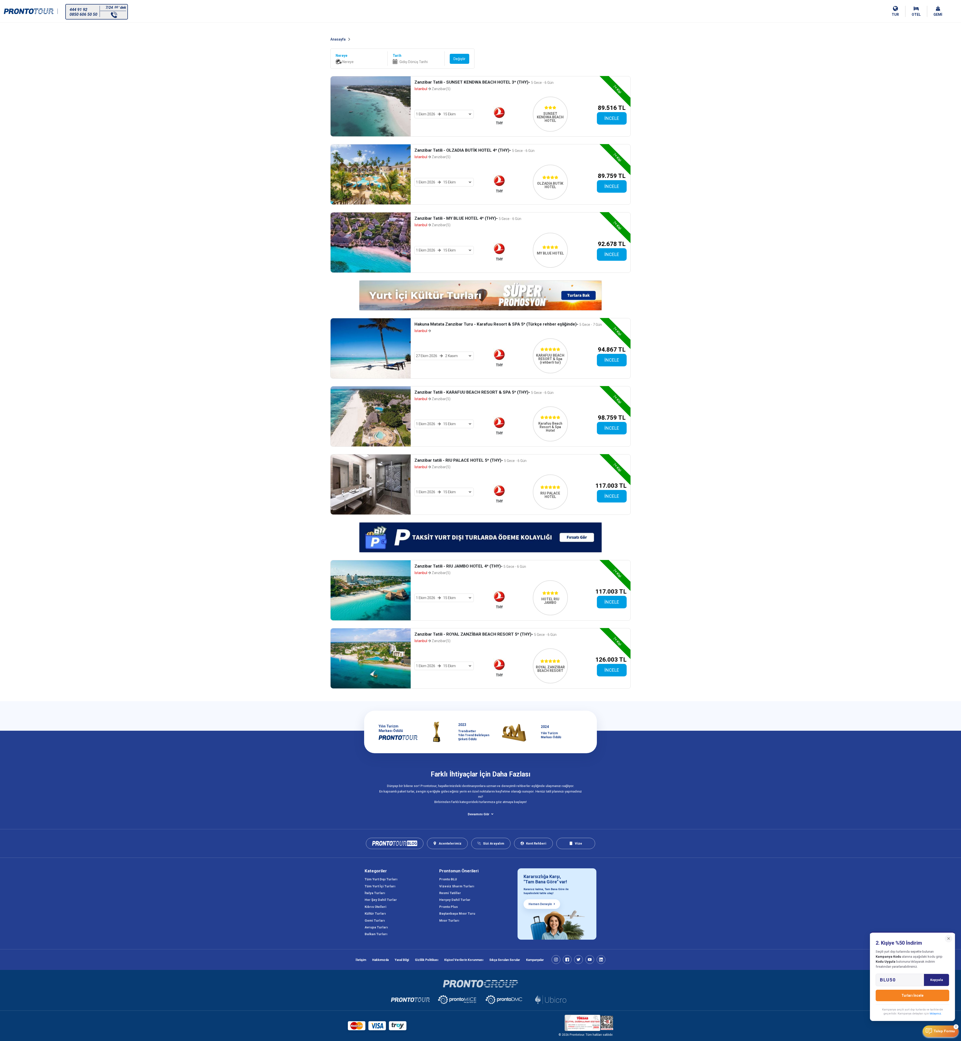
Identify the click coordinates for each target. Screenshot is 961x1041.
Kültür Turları (375, 913)
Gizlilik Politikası (426, 960)
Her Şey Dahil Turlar (381, 900)
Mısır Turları (449, 920)
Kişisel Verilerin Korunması (463, 960)
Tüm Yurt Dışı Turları (381, 879)
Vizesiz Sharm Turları (456, 886)
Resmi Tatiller (450, 893)
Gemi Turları (375, 920)
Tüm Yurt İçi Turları (380, 886)
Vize (578, 843)
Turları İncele (912, 995)
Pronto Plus (448, 907)
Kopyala (936, 980)
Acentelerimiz (450, 843)
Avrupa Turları (376, 927)
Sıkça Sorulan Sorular (504, 960)
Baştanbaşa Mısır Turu (457, 913)
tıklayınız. (936, 1013)
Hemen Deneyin (540, 904)
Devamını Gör (479, 814)
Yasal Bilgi (402, 960)
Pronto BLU (448, 879)
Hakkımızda (380, 960)
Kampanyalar (535, 960)
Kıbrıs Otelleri (375, 907)
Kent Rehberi (536, 843)
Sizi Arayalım (493, 843)
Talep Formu (944, 1031)
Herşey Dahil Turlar (454, 900)
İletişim (361, 960)
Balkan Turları (376, 934)
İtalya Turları (375, 893)
